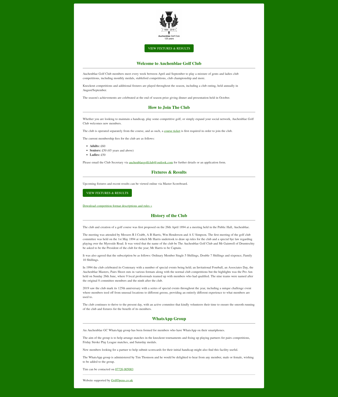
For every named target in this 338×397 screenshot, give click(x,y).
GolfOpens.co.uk (122, 380)
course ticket (172, 131)
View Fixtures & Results (169, 48)
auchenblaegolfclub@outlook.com (151, 162)
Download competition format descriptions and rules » (117, 206)
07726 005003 (124, 369)
